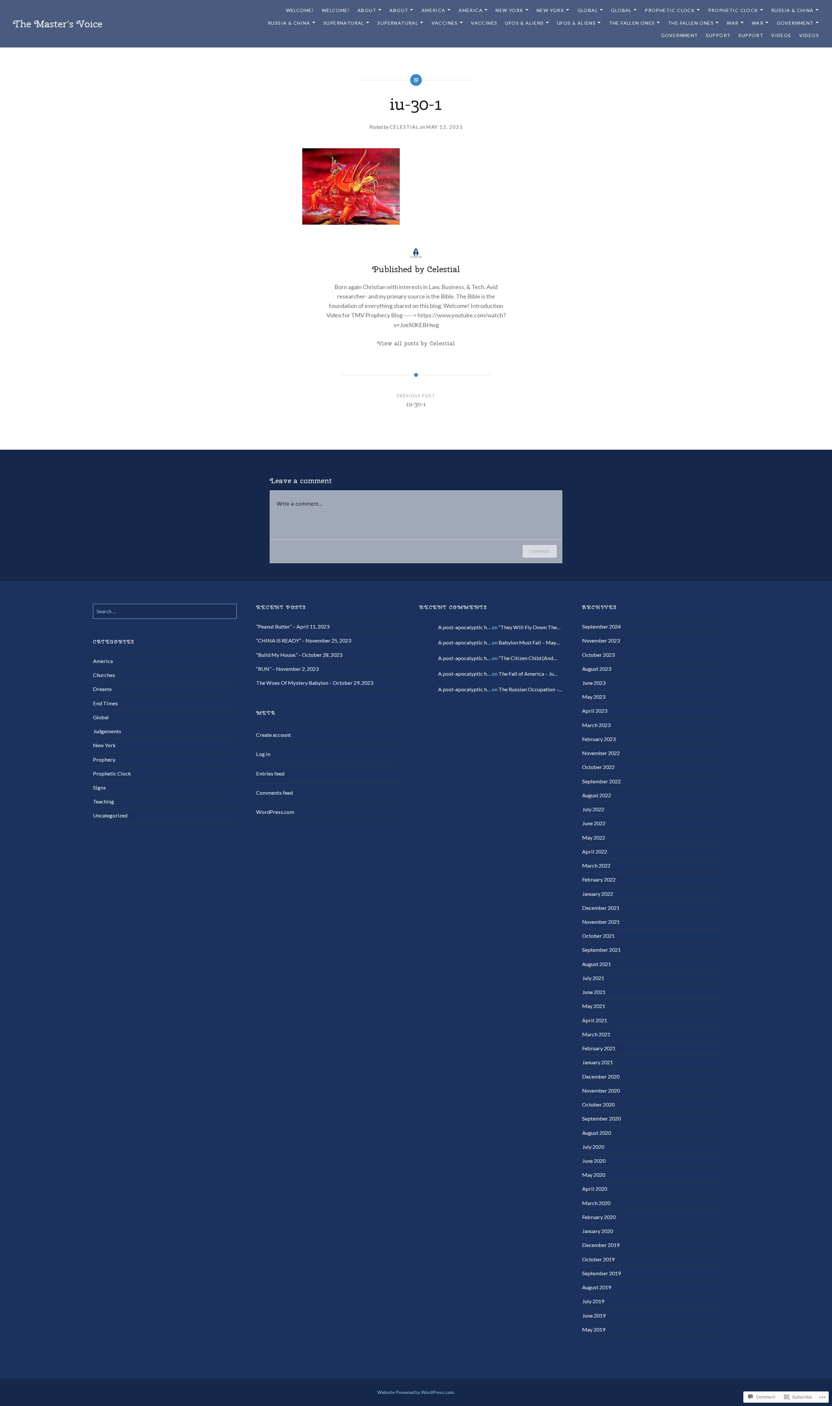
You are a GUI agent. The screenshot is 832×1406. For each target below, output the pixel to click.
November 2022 (601, 753)
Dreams (102, 689)
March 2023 (596, 725)
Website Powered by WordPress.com (415, 1392)
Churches (104, 675)
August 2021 (596, 964)
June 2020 (593, 1161)
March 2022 (596, 865)
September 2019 (601, 1273)
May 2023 (593, 697)
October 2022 (598, 767)
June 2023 (593, 683)
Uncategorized (110, 815)
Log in (263, 754)
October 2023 (598, 655)
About (367, 10)
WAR (732, 23)
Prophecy (104, 759)
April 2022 (594, 851)
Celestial (404, 127)
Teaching (103, 801)
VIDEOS (781, 35)
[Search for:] (165, 611)
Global (588, 10)
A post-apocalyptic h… (464, 627)
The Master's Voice (57, 23)
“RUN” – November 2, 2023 (287, 669)
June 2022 (593, 823)
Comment (539, 551)
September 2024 (601, 626)
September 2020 (601, 1118)
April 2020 (594, 1189)
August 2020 (596, 1133)
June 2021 (593, 992)
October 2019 (598, 1259)
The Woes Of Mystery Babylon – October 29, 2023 (314, 683)
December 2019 (600, 1245)
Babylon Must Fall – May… (529, 642)
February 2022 (599, 879)
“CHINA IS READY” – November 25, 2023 (303, 640)
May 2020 (593, 1175)
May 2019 (593, 1329)
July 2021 (593, 978)
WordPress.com (275, 812)
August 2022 (596, 795)
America (434, 10)
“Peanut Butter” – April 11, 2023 (292, 626)
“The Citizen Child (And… (528, 658)
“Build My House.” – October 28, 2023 (299, 655)
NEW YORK (509, 10)
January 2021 (597, 1062)
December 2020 (600, 1076)
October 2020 (598, 1104)
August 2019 (596, 1287)
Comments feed (274, 792)
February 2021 (599, 1048)
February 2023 (599, 739)
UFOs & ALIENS (524, 23)
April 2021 (594, 1020)
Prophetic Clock (670, 10)
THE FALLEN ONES (632, 23)
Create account (273, 735)
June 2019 (593, 1315)
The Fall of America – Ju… (528, 673)
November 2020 (601, 1090)
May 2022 (593, 837)
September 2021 (601, 950)
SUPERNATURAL (343, 23)
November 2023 (601, 640)
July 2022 (593, 809)
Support (718, 35)
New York (104, 745)
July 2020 (593, 1147)
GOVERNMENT (795, 23)
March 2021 (596, 1034)
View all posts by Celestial (416, 343)
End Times (105, 703)
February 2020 (599, 1217)
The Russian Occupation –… (531, 689)
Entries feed (270, 773)
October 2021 (598, 936)
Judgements (107, 731)
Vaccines (445, 23)
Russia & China (792, 10)
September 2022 (601, 781)
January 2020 (597, 1231)
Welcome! (300, 10)
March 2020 (596, 1203)
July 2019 (593, 1301)
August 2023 (596, 669)
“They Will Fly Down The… (530, 627)
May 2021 (593, 1006)
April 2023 (594, 711)
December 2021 (600, 908)
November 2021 (601, 922)
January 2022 (597, 894)
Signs (99, 787)
